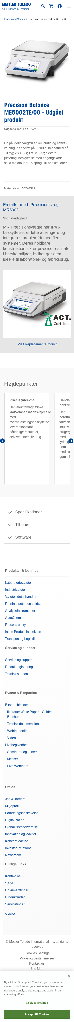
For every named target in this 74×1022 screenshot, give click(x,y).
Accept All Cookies (37, 1014)
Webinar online (18, 731)
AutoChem (13, 617)
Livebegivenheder (18, 745)
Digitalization (14, 820)
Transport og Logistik (20, 639)
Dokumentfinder (16, 890)
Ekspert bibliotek (17, 705)
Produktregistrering (19, 667)
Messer (12, 759)
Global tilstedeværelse (21, 827)
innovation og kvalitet (20, 834)
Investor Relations (18, 848)
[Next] (71, 441)
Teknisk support (16, 674)
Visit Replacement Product (37, 344)
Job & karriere (15, 799)
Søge (9, 883)
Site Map (36, 968)
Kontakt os (13, 876)
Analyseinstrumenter (20, 610)
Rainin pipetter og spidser (24, 603)
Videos (10, 914)
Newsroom (13, 855)
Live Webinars (17, 766)
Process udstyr (16, 624)
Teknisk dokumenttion (23, 724)
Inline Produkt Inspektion (23, 632)
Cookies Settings (37, 953)
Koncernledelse (16, 841)
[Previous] (3, 441)
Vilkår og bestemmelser (37, 958)
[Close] (69, 976)
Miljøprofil (12, 806)
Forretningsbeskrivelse (21, 813)
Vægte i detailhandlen (21, 596)
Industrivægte (15, 589)
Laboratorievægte (18, 582)
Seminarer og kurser (22, 752)
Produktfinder (15, 897)
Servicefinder (14, 904)
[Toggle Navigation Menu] (69, 6)
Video (11, 738)
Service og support (18, 660)
